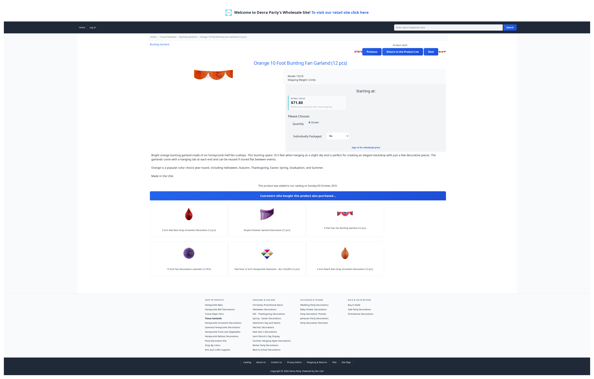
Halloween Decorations (264, 309)
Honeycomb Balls (214, 304)
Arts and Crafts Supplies (217, 349)
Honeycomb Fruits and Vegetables (222, 331)
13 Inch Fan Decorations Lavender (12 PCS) (189, 269)
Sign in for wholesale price (366, 147)
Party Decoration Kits (216, 340)
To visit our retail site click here (340, 12)
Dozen (315, 122)
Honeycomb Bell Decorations (220, 309)
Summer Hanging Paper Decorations (272, 340)
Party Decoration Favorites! (314, 322)
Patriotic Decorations (263, 327)
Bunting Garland (188, 36)
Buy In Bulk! (354, 304)
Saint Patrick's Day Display (266, 336)
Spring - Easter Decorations (267, 318)
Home (82, 27)
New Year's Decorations (265, 331)
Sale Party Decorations (359, 309)
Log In (93, 27)
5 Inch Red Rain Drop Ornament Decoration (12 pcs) (189, 230)
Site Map (346, 362)
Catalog (247, 362)
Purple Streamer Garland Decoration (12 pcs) (267, 230)
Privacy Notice (294, 362)
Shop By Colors (212, 345)
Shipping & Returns (317, 362)
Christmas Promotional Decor (268, 304)
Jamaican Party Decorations (314, 318)
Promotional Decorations (360, 313)
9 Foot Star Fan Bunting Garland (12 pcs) (345, 228)
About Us (261, 362)
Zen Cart (319, 371)
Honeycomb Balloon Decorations (222, 336)
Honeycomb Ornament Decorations (223, 322)
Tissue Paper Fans (214, 313)
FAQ (334, 362)
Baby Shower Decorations (313, 309)
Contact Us (276, 362)
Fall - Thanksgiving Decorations (269, 313)
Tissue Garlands (167, 36)
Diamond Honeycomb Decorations (222, 327)
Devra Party (295, 371)
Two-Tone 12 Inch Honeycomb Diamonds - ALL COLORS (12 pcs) (267, 269)
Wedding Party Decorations (314, 304)
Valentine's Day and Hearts (266, 322)
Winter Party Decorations (265, 345)
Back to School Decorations (266, 349)
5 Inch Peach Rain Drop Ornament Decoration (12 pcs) (345, 269)
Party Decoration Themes (313, 313)
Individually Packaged (307, 136)
